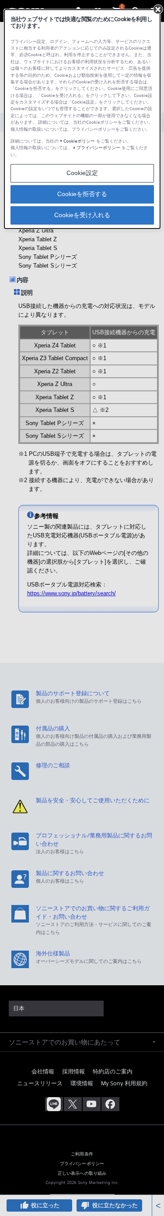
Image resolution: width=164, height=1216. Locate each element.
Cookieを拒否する (82, 193)
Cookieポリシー (79, 141)
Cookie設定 (82, 172)
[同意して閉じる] (158, 9)
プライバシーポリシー (98, 147)
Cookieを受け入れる (82, 214)
